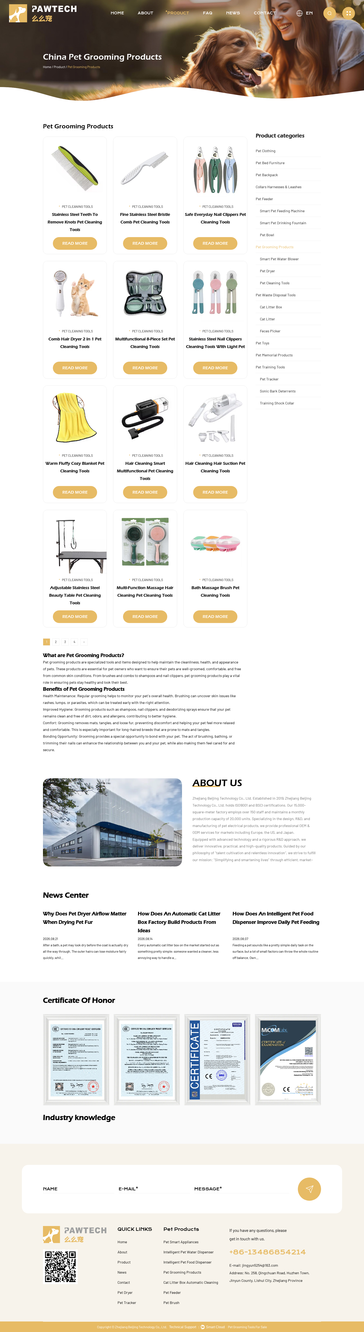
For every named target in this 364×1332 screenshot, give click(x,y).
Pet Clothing (266, 150)
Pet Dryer (267, 271)
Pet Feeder (264, 198)
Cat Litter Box (271, 307)
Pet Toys (262, 343)
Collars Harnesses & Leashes (278, 186)
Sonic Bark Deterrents (278, 391)
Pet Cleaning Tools (274, 283)
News (233, 13)
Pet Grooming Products (274, 246)
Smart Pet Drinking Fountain (283, 222)
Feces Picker (270, 331)
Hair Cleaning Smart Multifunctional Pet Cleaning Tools (145, 471)
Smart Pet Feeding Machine (282, 210)
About (145, 13)
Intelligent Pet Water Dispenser (188, 1252)
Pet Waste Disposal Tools (276, 295)
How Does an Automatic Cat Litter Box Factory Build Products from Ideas (179, 922)
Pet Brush (171, 1302)
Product (178, 13)
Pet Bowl (267, 234)
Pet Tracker (269, 379)
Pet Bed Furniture (270, 162)
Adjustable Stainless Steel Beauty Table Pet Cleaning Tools (75, 595)
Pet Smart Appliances (180, 1241)
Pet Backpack (267, 174)
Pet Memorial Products (274, 355)
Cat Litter (267, 319)
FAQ (207, 13)
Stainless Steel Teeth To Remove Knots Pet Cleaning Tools (75, 222)
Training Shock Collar (277, 403)
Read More (75, 243)
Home (117, 13)
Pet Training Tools (270, 367)
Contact (265, 13)
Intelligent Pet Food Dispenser (187, 1262)
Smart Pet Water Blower (279, 258)
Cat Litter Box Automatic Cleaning (190, 1282)
